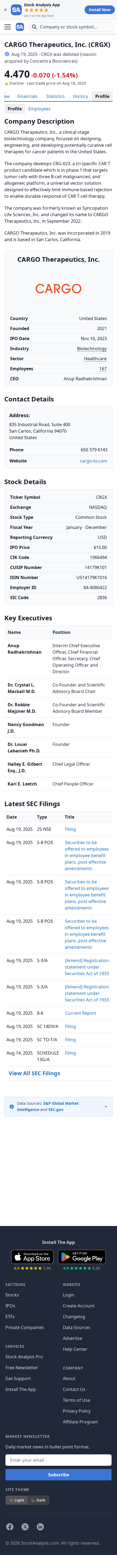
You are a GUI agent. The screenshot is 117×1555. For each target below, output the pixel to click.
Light (19, 1500)
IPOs (10, 1306)
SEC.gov (55, 1109)
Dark (40, 1500)
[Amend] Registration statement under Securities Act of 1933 (87, 966)
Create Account (78, 1306)
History (80, 96)
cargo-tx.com (93, 461)
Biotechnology (92, 349)
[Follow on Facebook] (9, 1526)
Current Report (80, 1013)
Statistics (55, 96)
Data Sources (76, 1327)
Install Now (99, 9)
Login (68, 1295)
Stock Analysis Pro (24, 1357)
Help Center (75, 1349)
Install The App (20, 1389)
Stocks (12, 1295)
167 (103, 369)
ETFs (10, 1317)
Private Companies (24, 1327)
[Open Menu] (7, 27)
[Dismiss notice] (5, 10)
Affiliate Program (80, 1422)
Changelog (74, 1317)
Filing (70, 829)
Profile (102, 96)
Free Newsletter (21, 1368)
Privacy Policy (77, 1411)
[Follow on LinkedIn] (40, 1526)
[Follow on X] (25, 1526)
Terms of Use (76, 1400)
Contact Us (74, 1389)
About (69, 1378)
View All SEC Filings (34, 1073)
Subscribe (58, 1475)
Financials (27, 96)
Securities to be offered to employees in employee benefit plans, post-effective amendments (87, 855)
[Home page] (20, 26)
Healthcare (95, 359)
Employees (39, 109)
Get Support (18, 1378)
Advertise (72, 1338)
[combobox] (71, 27)
